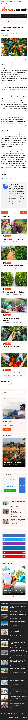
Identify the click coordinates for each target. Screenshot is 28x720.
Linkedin (10, 178)
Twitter (4, 4)
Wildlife (19, 1)
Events (10, 1)
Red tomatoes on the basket (12, 373)
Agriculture (5, 35)
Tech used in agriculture (11, 346)
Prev (5, 212)
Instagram (6, 4)
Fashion (6, 587)
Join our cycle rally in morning (18, 696)
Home (2, 1)
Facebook (1, 4)
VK (11, 4)
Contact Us (24, 717)
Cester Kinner (5, 33)
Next (23, 212)
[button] (12, 596)
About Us (17, 717)
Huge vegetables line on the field (13, 292)
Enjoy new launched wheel (17, 703)
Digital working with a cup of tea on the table (18, 630)
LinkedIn (14, 4)
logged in (10, 384)
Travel (14, 1)
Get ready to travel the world (13, 462)
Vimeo (16, 4)
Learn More (6, 429)
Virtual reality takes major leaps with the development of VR (18, 511)
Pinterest (14, 178)
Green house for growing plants (13, 265)
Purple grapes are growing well (13, 239)
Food (6, 1)
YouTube (9, 4)
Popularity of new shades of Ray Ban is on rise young (18, 520)
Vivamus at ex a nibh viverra (13, 590)
